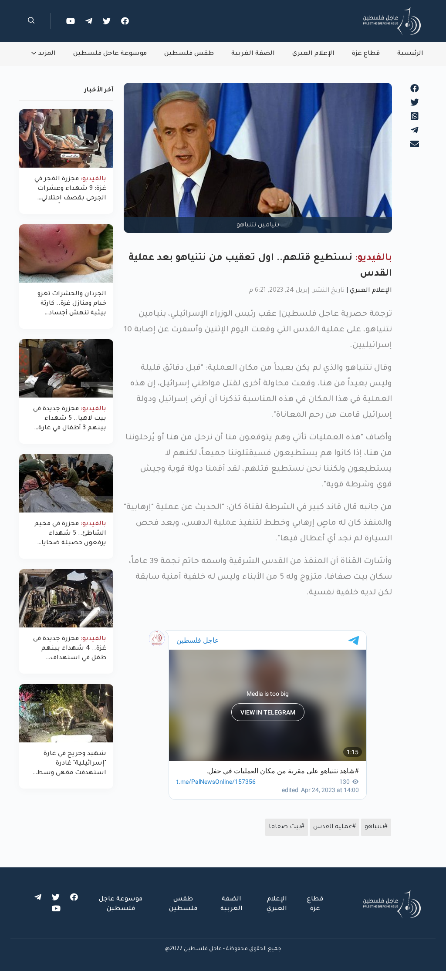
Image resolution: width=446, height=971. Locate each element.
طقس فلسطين (189, 54)
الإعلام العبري (313, 54)
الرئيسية (410, 54)
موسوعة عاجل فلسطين (110, 54)
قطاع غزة (366, 54)
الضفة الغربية (253, 54)
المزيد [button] (47, 54)
